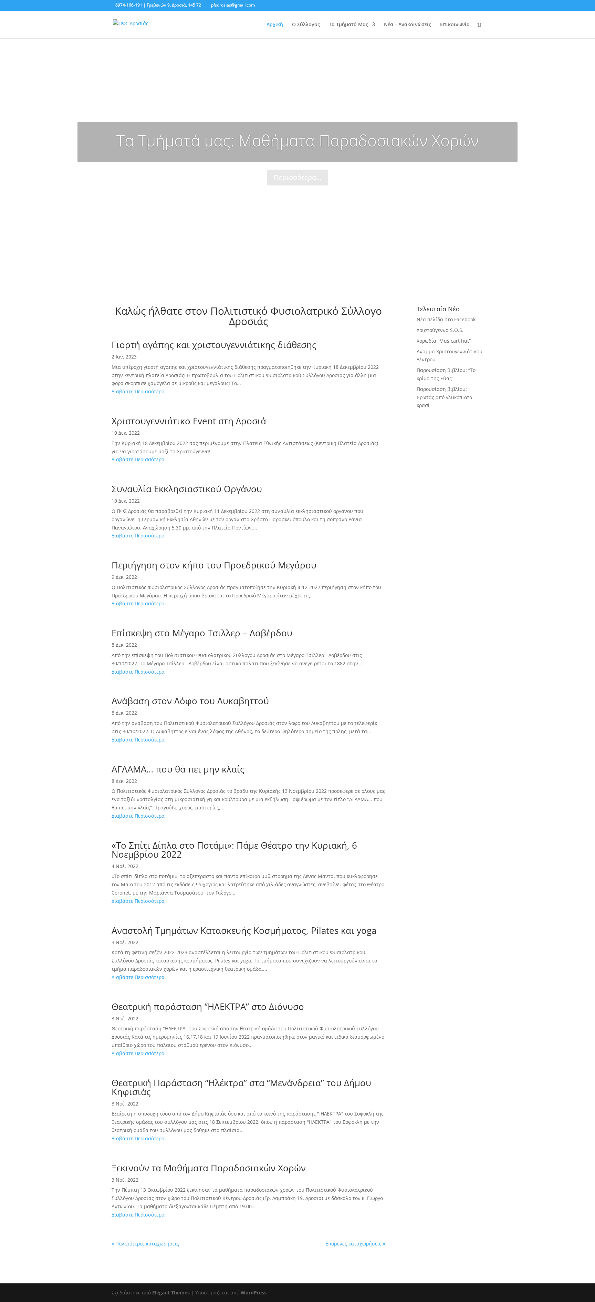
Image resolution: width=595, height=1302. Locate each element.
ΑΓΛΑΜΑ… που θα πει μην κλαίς (178, 769)
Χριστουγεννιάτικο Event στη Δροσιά (189, 421)
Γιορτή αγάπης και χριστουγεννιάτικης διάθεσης (214, 345)
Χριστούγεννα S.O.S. (440, 330)
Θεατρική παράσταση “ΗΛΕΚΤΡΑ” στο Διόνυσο (208, 1006)
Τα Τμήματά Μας (348, 25)
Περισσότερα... (297, 177)
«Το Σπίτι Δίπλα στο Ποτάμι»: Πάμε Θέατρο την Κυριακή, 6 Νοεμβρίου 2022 (234, 849)
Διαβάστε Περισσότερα (138, 391)
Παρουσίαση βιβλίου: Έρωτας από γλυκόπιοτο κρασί (444, 397)
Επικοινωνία (455, 25)
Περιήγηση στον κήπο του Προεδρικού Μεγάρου (214, 565)
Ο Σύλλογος (306, 25)
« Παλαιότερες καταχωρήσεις (145, 1243)
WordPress (254, 1292)
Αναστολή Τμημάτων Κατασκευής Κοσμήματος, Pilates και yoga (244, 930)
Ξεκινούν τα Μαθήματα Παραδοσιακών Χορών (209, 1168)
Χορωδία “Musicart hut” (444, 340)
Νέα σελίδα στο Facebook (446, 319)
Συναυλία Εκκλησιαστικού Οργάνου (187, 489)
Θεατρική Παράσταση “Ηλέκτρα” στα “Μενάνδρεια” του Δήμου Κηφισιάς (241, 1087)
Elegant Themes (171, 1292)
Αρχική (275, 25)
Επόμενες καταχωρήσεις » (355, 1243)
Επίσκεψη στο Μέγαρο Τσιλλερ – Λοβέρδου (202, 633)
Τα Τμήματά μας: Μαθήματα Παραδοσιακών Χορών (297, 140)
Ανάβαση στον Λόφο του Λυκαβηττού (190, 701)
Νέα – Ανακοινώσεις (407, 25)
